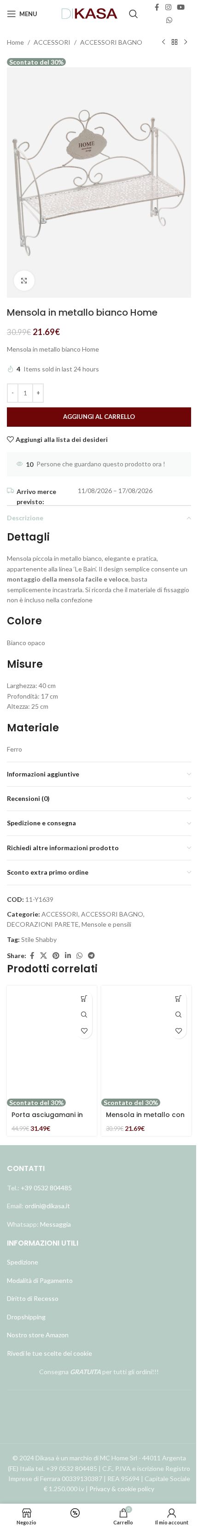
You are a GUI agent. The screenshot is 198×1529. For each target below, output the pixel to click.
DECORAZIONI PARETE (43, 924)
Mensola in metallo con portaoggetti (145, 1119)
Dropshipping (26, 1317)
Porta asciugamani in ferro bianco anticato (48, 1119)
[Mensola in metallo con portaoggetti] (146, 1042)
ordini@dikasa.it (47, 1206)
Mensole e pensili (106, 924)
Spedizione (22, 1262)
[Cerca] (133, 14)
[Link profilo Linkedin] (68, 955)
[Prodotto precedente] (163, 42)
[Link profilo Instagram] (168, 7)
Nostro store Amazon (38, 1335)
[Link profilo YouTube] (180, 7)
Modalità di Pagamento (40, 1280)
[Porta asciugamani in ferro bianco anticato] (52, 1042)
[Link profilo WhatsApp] (169, 20)
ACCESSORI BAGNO (111, 42)
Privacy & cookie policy (121, 1489)
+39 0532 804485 (46, 1188)
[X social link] (43, 955)
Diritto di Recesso (32, 1298)
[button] (84, 998)
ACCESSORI (52, 42)
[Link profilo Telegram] (91, 955)
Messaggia (55, 1224)
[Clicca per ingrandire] (24, 281)
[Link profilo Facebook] (157, 7)
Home (15, 42)
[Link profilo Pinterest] (56, 955)
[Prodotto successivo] (185, 42)
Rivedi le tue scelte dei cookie (49, 1353)
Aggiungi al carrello (99, 416)
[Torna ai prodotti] (174, 42)
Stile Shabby (39, 939)
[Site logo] (90, 13)
